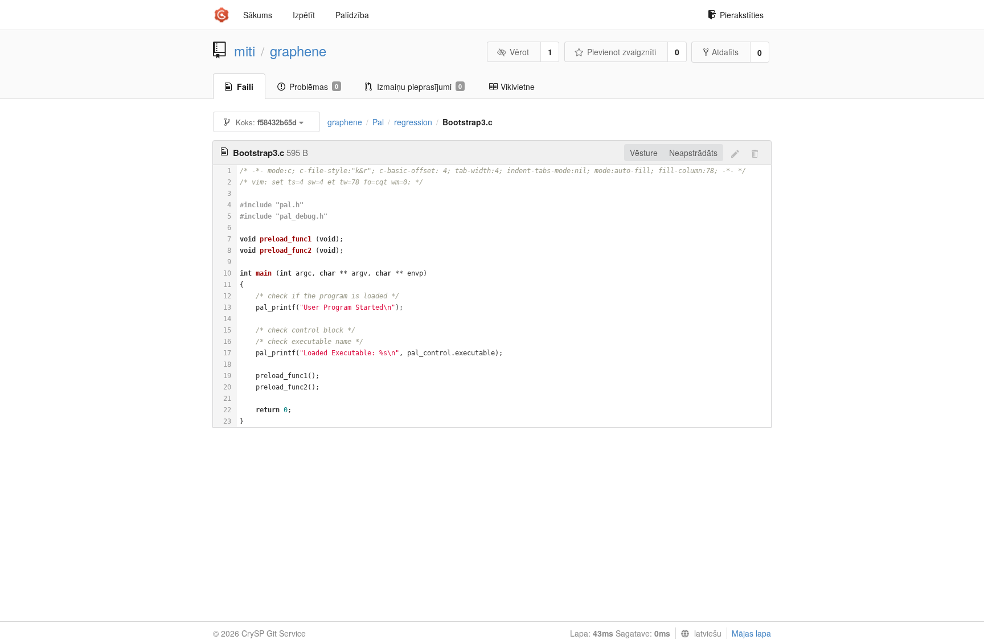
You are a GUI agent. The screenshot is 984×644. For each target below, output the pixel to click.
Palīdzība (352, 14)
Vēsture (644, 152)
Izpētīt (304, 14)
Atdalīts (725, 52)
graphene (298, 50)
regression (413, 122)
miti (244, 50)
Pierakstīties (742, 14)
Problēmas (313, 86)
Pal (378, 122)
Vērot (519, 52)
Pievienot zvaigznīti (621, 52)
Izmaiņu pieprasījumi (419, 86)
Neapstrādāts (693, 152)
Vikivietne (518, 86)
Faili (245, 86)
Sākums (257, 14)
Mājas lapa (751, 633)
